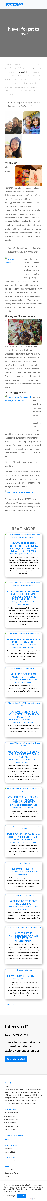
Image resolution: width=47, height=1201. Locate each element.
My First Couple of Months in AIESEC (23, 675)
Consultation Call (16, 1059)
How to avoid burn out (23, 976)
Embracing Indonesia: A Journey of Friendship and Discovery (23, 837)
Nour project (10, 1116)
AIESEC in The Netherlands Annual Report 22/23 (23, 936)
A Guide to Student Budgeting (23, 902)
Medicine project (12, 1119)
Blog (6, 1179)
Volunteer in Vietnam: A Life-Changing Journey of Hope (23, 800)
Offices (7, 1176)
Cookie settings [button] (9, 1196)
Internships (23, 604)
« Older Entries (10, 1004)
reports (28, 941)
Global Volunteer (23, 762)
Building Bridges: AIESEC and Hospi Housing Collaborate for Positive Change (23, 595)
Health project (11, 1122)
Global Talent (28, 602)
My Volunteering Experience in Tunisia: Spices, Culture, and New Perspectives (23, 547)
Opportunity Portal (11, 1173)
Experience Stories (28, 554)
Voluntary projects (11, 1113)
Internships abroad (11, 1126)
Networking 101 (23, 869)
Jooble (7, 1139)
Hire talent (8, 1149)
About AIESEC (10, 1152)
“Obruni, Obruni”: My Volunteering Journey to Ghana (23, 714)
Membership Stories (29, 645)
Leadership (24, 872)
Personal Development (23, 647)
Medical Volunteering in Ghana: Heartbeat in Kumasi (23, 754)
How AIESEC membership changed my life (23, 641)
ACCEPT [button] (21, 1196)
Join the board (10, 1130)
